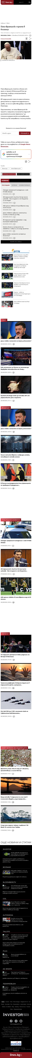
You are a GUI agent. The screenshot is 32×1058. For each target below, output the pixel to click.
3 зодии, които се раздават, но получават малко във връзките (20, 988)
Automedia (8, 915)
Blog (13, 1006)
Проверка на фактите (11, 1035)
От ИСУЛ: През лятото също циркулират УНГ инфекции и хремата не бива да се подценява (15, 962)
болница (4, 168)
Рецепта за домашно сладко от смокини (14, 876)
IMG (3, 1001)
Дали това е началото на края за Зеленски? (16, 341)
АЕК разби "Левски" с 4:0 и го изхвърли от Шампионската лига (19, 872)
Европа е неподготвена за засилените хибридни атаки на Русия (14, 892)
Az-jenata (7, 969)
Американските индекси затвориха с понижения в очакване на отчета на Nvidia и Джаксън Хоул (16, 860)
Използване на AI (16, 1038)
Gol (4, 899)
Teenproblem (9, 984)
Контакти (17, 1027)
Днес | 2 (21, 2)
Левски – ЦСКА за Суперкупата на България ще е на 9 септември (22, 294)
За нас (5, 1027)
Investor (7, 849)
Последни (6, 185)
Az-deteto (8, 1006)
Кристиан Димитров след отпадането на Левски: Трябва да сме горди (21, 266)
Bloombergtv (9, 882)
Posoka (28, 1006)
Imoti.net (29, 1004)
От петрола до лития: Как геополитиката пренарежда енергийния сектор (19, 887)
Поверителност (8, 1029)
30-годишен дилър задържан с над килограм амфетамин (14, 220)
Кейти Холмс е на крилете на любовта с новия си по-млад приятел (16, 228)
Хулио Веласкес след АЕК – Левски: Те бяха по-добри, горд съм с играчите (21, 256)
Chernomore (22, 1006)
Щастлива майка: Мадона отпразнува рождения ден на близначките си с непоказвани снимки (14, 944)
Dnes (11, 1001)
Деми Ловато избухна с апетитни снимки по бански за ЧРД (15, 213)
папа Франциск (16, 168)
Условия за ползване (22, 1029)
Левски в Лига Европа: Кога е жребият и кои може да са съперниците (22, 284)
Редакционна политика (12, 1031)
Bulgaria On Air (24, 1001)
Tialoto (6, 932)
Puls (5, 951)
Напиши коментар (9, 174)
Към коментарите (23, 174)
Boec (11, 1009)
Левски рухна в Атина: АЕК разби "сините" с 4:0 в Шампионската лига (21, 275)
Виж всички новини (16, 241)
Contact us (16, 1050)
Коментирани (24, 185)
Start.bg (17, 1006)
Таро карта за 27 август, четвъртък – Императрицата (20, 973)
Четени (14, 185)
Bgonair (7, 867)
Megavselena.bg (18, 1009)
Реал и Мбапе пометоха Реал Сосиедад (21, 302)
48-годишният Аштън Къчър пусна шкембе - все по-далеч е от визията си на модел (15, 198)
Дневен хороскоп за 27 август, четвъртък (15, 978)
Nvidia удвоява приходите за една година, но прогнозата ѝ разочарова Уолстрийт (19, 854)
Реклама (25, 1027)
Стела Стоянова (6, 38)
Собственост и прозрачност (20, 1033)
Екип (10, 1027)
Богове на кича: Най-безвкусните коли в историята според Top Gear (19, 920)
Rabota (3, 1006)
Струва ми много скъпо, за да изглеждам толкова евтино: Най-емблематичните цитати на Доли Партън (15, 937)
